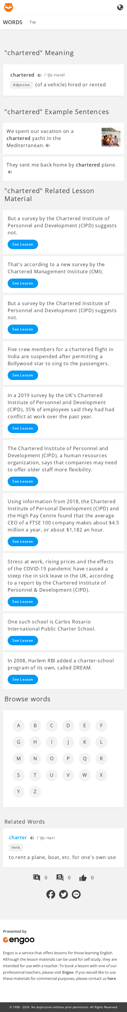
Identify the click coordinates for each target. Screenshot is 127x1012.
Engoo (68, 972)
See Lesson (22, 244)
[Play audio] (40, 76)
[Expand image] (111, 137)
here (112, 978)
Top (33, 21)
